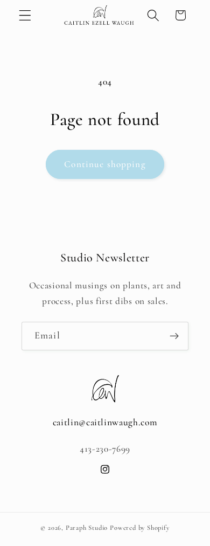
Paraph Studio (87, 527)
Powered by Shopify (140, 527)
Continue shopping (105, 164)
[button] (25, 15)
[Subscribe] (174, 336)
